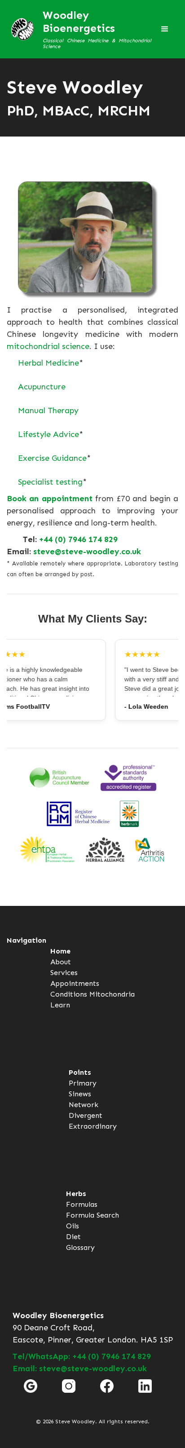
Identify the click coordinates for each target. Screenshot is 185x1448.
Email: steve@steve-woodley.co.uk (80, 1368)
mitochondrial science (48, 346)
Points (80, 1072)
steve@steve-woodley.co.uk (87, 551)
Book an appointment (49, 498)
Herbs (76, 1193)
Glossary (80, 1247)
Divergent (85, 1115)
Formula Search (92, 1215)
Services (64, 972)
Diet (73, 1236)
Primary (83, 1083)
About (60, 962)
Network (83, 1104)
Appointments (74, 983)
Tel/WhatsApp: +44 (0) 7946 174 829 (82, 1356)
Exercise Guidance (52, 458)
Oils (72, 1226)
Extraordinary (93, 1126)
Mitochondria (112, 994)
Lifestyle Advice (48, 434)
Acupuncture (42, 387)
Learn (60, 1005)
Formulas (81, 1204)
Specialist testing (50, 482)
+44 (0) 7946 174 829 (78, 539)
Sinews (80, 1094)
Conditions (68, 994)
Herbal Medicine (48, 363)
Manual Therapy (48, 410)
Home (60, 951)
